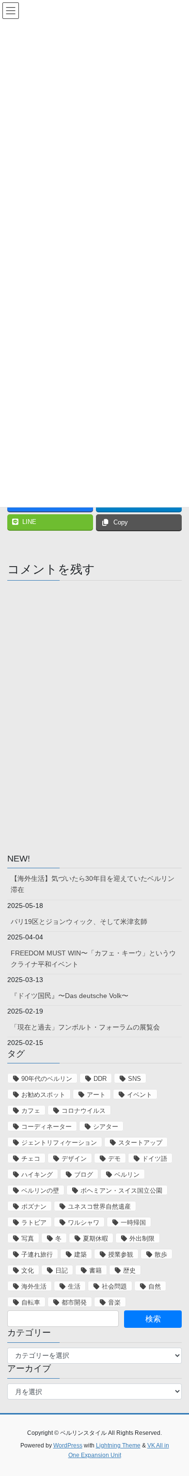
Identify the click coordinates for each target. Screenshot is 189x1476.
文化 (27, 1270)
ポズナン (34, 1206)
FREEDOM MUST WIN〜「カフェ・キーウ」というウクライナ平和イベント (93, 958)
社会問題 (114, 1286)
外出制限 (142, 1238)
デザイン (74, 1158)
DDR (100, 1078)
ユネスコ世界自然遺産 (99, 1206)
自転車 (30, 1302)
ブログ (83, 1174)
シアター (105, 1126)
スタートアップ (140, 1142)
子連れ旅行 (37, 1254)
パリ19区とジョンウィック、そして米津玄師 (79, 921)
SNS (134, 1078)
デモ (114, 1158)
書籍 (95, 1270)
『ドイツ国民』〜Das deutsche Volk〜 (69, 995)
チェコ (30, 1158)
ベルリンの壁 (40, 1190)
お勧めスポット (43, 1094)
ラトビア (34, 1222)
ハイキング (37, 1174)
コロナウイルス (84, 1110)
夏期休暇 (95, 1238)
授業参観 (120, 1254)
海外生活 (34, 1286)
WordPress (67, 1445)
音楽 (114, 1302)
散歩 (161, 1254)
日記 (61, 1270)
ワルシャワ (83, 1222)
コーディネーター (46, 1126)
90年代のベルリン (46, 1078)
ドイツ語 (154, 1158)
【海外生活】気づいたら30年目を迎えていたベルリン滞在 (92, 884)
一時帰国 (133, 1222)
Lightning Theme (118, 1445)
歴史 (129, 1270)
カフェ (30, 1110)
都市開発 (74, 1302)
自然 (154, 1286)
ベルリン (127, 1174)
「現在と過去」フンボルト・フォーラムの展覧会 (85, 1027)
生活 (74, 1286)
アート (96, 1094)
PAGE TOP (175, 1423)
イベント (139, 1094)
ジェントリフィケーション (59, 1142)
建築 (80, 1254)
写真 (27, 1238)
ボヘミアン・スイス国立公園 (121, 1190)
